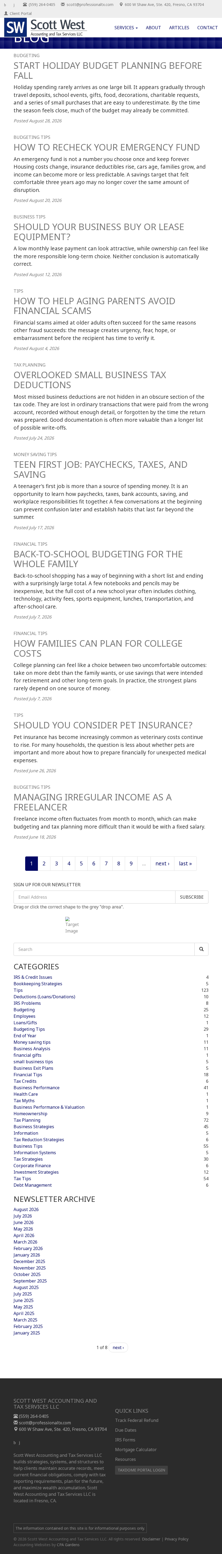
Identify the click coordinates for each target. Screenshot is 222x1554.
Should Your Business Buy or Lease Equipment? (99, 231)
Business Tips (29, 217)
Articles (179, 28)
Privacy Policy (176, 1539)
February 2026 (28, 1248)
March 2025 (25, 1320)
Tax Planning (29, 365)
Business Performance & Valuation (49, 1107)
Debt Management (33, 1185)
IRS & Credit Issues (33, 977)
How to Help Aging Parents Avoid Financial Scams (94, 306)
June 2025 (24, 1300)
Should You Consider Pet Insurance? (103, 725)
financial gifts (27, 1055)
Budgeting (27, 55)
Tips (18, 291)
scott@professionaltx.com (44, 1423)
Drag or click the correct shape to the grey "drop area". (69, 907)
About (153, 28)
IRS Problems (27, 1003)
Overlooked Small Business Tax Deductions (90, 379)
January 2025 (27, 1333)
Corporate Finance (32, 1166)
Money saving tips (35, 454)
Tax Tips (22, 1179)
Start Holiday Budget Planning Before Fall (108, 70)
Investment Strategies (36, 1172)
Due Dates (125, 1430)
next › (162, 863)
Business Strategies (34, 1127)
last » (185, 863)
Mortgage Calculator (136, 1449)
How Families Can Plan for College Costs (98, 648)
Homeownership (30, 1114)
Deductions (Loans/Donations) (44, 997)
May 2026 (23, 1229)
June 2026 (24, 1222)
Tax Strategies (28, 1159)
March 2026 (25, 1242)
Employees (24, 1016)
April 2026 (24, 1235)
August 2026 (26, 1209)
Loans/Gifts (25, 1023)
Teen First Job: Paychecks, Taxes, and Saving (101, 469)
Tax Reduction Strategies (39, 1140)
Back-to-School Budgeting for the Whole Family (98, 559)
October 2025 (27, 1274)
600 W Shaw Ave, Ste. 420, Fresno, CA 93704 (62, 1429)
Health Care (26, 1094)
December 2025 (29, 1261)
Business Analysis (32, 1049)
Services (125, 28)
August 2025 (26, 1287)
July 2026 (23, 1216)
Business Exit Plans (33, 1068)
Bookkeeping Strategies (38, 984)
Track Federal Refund (136, 1420)
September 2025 (30, 1281)
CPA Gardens (68, 1544)
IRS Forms (125, 1440)
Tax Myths (24, 1101)
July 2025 (23, 1294)
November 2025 (30, 1268)
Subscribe (192, 897)
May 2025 (23, 1307)
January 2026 (27, 1255)
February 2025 (28, 1326)
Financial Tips (30, 544)
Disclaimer (151, 1539)
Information (26, 1133)
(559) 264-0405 (33, 1416)
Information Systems (35, 1153)
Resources (125, 1459)
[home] (46, 27)
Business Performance (37, 1088)
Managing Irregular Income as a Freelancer (93, 802)
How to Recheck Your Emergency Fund (107, 147)
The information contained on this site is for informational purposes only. (80, 1528)
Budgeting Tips (32, 137)
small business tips (33, 1062)
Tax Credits (25, 1081)
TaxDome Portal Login (141, 1470)
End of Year (25, 1036)
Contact (207, 28)
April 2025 (24, 1313)
